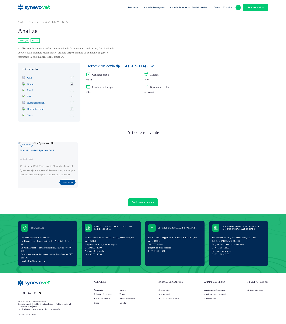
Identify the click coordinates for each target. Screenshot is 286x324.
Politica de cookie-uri (63, 304)
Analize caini (164, 290)
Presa (96, 303)
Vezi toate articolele (143, 202)
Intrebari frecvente (127, 298)
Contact (217, 7)
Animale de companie (154, 7)
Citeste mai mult (67, 182)
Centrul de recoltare (102, 298)
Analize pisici (164, 294)
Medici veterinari (200, 7)
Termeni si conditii (24, 304)
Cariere (122, 290)
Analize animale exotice (168, 298)
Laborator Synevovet (103, 294)
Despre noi (133, 7)
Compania (98, 290)
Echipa (122, 294)
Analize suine (210, 298)
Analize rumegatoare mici (215, 294)
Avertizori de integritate (28, 307)
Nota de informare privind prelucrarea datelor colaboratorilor (39, 309)
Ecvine (35, 40)
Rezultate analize (256, 7)
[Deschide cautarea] (238, 7)
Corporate (100, 282)
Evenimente (26, 144)
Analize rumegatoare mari (215, 290)
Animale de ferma (178, 7)
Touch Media (31, 314)
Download (228, 7)
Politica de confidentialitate (43, 304)
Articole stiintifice (255, 290)
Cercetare (123, 303)
